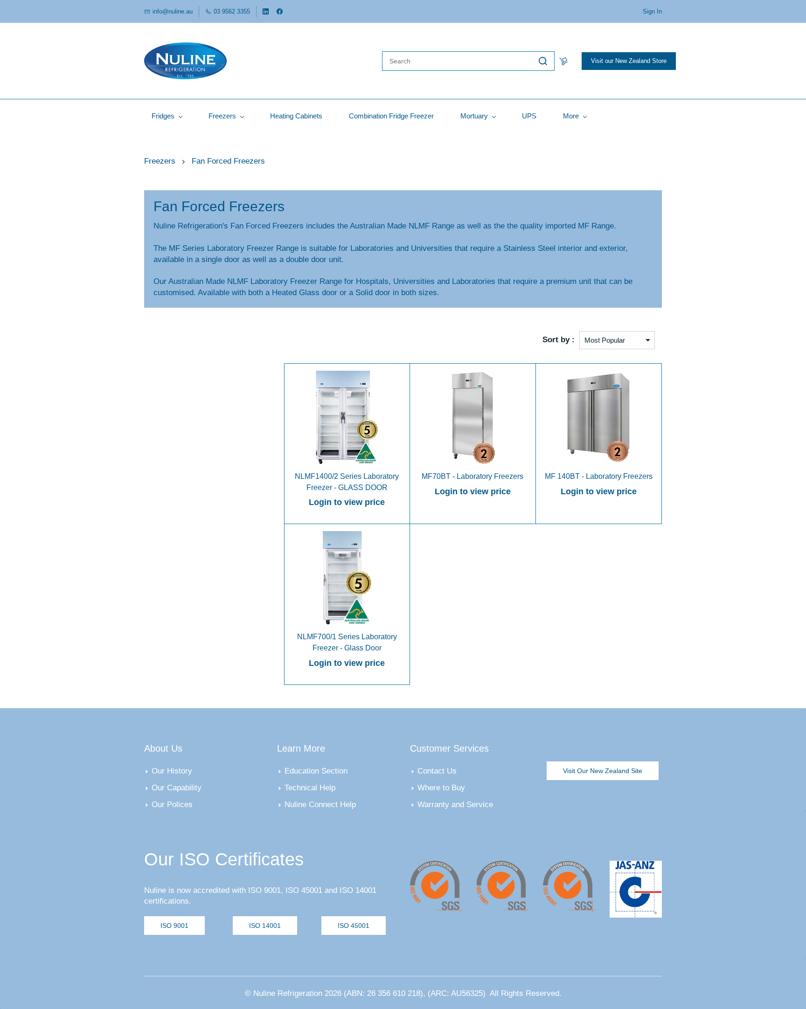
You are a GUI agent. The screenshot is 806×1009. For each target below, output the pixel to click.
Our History (172, 771)
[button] (603, 770)
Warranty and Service (455, 804)
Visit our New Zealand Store (629, 60)
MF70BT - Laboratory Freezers (472, 476)
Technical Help (310, 787)
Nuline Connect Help (320, 804)
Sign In (652, 11)
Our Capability (177, 787)
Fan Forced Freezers (228, 161)
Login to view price (347, 502)
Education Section (316, 771)
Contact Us (437, 771)
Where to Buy (441, 787)
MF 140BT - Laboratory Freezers (599, 476)
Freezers (159, 161)
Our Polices (172, 804)
